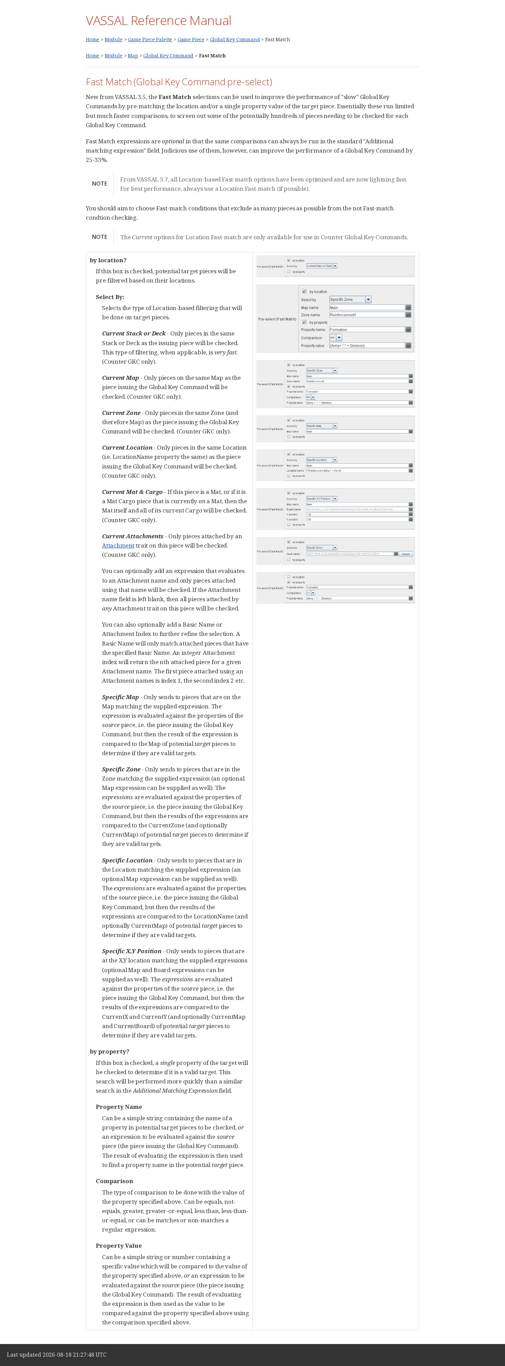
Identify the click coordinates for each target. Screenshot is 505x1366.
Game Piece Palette (150, 39)
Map (133, 55)
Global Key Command (235, 39)
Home (92, 39)
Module (114, 39)
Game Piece (191, 39)
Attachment (118, 545)
